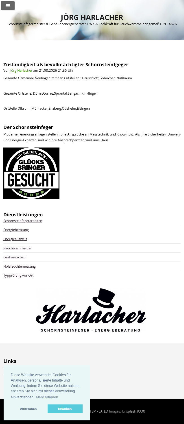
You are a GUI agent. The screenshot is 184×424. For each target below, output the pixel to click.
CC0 (141, 411)
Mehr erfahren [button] (47, 397)
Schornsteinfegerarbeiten (22, 220)
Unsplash (129, 411)
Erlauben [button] (65, 409)
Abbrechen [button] (28, 409)
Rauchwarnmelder (17, 248)
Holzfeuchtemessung (19, 266)
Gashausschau (14, 257)
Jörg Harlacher (92, 17)
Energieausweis (15, 239)
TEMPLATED (99, 411)
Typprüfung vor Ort (18, 275)
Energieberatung (16, 229)
